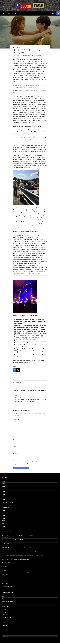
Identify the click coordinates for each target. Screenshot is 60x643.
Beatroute (4, 598)
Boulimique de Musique (7, 601)
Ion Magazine (5, 612)
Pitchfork (4, 622)
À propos (54, 13)
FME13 (3, 513)
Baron (3, 596)
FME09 (3, 523)
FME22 (3, 481)
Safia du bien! (17, 377)
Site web (15, 453)
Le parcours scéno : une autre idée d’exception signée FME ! (16, 572)
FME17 (3, 494)
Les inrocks (4, 620)
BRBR (3, 604)
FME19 (3, 489)
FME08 (3, 526)
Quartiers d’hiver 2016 (7, 502)
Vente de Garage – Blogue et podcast (10, 628)
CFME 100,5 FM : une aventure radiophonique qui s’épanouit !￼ (16, 547)
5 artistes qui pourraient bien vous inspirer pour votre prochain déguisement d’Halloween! (22, 555)
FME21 (3, 483)
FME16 (3, 499)
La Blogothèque (5, 614)
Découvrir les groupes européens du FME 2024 (13, 539)
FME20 (3, 486)
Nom (14, 440)
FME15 (18, 47)
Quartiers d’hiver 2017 (7, 497)
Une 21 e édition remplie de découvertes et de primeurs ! (15, 543)
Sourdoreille (5, 625)
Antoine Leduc (27, 55)
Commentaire (17, 419)
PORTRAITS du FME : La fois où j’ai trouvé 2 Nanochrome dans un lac (29, 383)
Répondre (18, 404)
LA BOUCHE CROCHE (9, 13)
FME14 (3, 510)
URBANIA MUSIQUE (7, 586)
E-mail (15, 446)
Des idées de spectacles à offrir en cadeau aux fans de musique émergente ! (19, 551)
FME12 (3, 515)
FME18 (3, 491)
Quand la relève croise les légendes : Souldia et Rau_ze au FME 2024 (17, 535)
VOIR (3, 630)
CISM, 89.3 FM (5, 606)
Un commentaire (37, 55)
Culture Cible (5, 583)
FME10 (3, 520)
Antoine (15, 47)
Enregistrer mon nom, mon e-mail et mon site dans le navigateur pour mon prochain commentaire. (27, 463)
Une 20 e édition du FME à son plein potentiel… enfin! (14, 568)
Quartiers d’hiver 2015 (7, 507)
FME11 (3, 518)
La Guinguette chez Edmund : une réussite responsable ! (15, 565)
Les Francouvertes (6, 617)
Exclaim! (4, 609)
